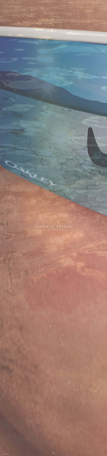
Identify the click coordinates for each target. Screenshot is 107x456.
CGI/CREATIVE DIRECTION (85, 2)
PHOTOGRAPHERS (68, 2)
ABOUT (97, 2)
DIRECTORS (76, 2)
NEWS (93, 2)
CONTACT (102, 2)
